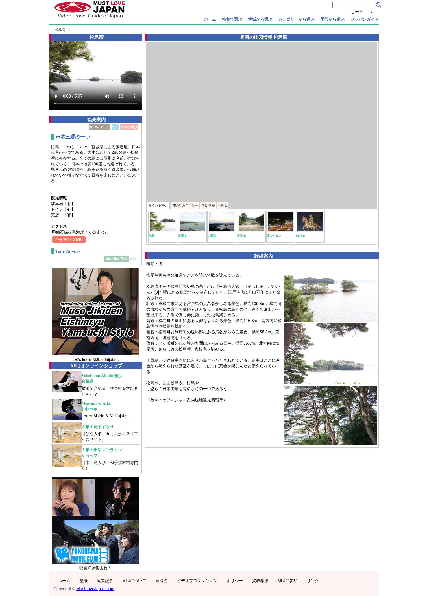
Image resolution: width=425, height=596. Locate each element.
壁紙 (84, 580)
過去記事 (105, 580)
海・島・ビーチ (99, 127)
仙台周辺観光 (129, 127)
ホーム (210, 19)
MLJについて (134, 580)
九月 (115, 127)
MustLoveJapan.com (95, 588)
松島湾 (60, 29)
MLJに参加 (288, 580)
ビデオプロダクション (197, 580)
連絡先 (162, 580)
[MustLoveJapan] (89, 18)
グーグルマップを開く (69, 239)
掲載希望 (260, 580)
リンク (313, 580)
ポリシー (235, 580)
